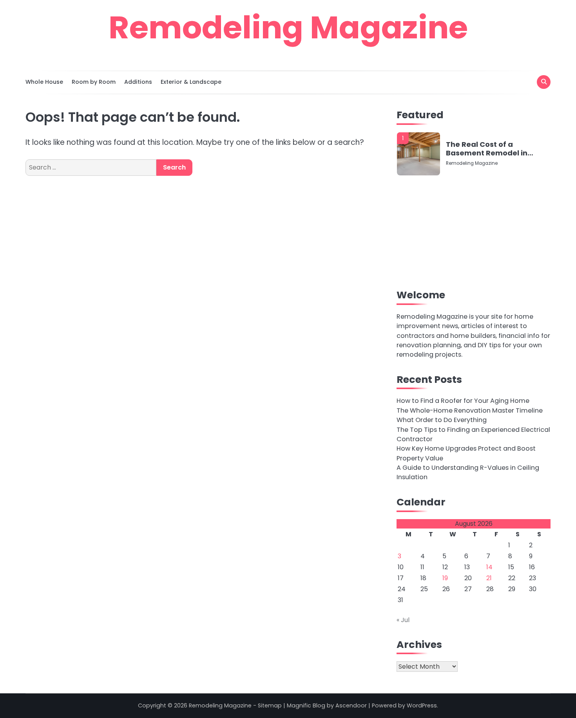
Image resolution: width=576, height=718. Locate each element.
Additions (138, 82)
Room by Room (94, 82)
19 (445, 578)
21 (489, 578)
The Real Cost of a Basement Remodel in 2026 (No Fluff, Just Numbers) (486, 148)
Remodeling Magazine (288, 27)
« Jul (403, 619)
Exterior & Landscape (191, 82)
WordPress (422, 705)
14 (489, 567)
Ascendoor (351, 705)
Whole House (44, 82)
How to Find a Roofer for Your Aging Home (463, 400)
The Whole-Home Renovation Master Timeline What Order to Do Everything (470, 415)
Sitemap (270, 705)
